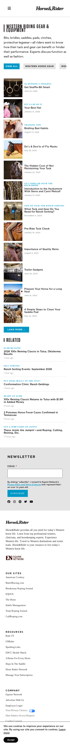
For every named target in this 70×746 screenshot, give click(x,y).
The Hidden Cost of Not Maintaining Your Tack (39, 167)
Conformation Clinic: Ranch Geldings (26, 384)
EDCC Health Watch (16, 652)
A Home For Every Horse (18, 658)
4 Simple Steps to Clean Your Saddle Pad (42, 310)
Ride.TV (10, 635)
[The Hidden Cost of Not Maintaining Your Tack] (13, 170)
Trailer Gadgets (33, 270)
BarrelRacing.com (15, 582)
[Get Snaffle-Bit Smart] (13, 88)
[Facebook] (8, 501)
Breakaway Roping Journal (19, 588)
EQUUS (9, 594)
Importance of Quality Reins (41, 249)
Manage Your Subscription (19, 675)
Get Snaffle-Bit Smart (37, 87)
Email (12, 466)
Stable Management (16, 605)
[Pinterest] (20, 501)
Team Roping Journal (16, 610)
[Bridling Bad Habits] (13, 129)
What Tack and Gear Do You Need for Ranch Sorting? (41, 210)
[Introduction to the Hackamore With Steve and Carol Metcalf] (13, 190)
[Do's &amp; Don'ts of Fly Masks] (13, 149)
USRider (10, 641)
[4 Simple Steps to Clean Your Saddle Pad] (13, 313)
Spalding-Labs (13, 647)
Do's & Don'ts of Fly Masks (40, 146)
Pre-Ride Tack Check (37, 228)
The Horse (11, 599)
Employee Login (14, 705)
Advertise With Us (15, 700)
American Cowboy (15, 577)
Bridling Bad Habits (36, 128)
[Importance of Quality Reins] (13, 252)
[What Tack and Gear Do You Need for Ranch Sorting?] (13, 211)
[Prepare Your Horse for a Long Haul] (13, 293)
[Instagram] (14, 501)
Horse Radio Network (16, 669)
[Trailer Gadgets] (13, 272)
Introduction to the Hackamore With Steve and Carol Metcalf (43, 190)
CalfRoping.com (14, 616)
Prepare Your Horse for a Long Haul (43, 290)
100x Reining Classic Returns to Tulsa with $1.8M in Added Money (33, 400)
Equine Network (14, 694)
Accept (10, 739)
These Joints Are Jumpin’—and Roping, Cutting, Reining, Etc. (33, 431)
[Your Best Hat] (13, 108)
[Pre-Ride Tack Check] (13, 231)
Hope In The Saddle (16, 663)
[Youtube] (31, 501)
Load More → (16, 329)
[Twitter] (25, 501)
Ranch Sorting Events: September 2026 (28, 369)
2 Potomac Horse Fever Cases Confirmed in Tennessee (31, 413)
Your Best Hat (32, 108)
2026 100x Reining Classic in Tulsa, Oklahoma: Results (32, 352)
